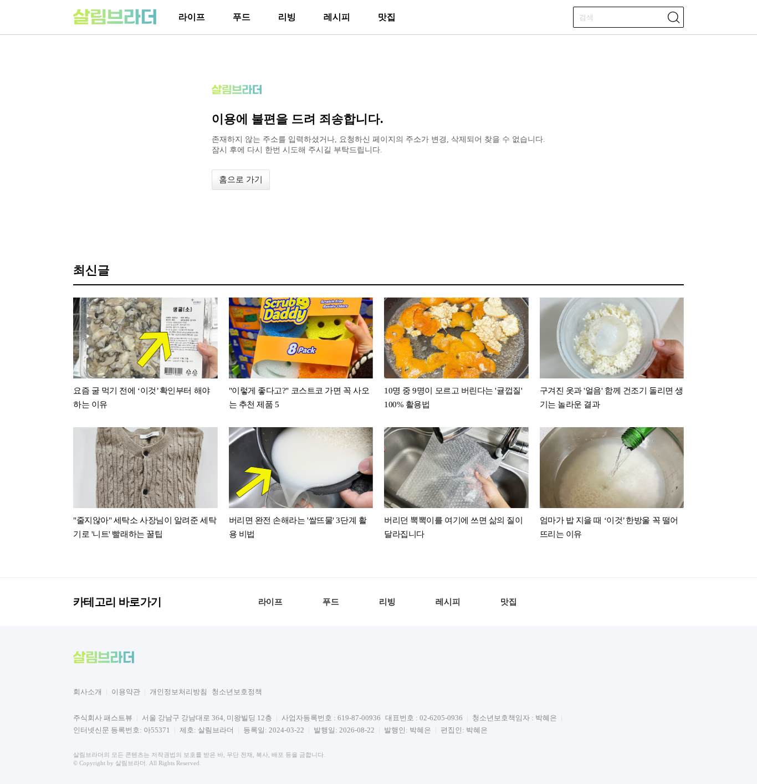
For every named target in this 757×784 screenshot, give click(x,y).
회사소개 (87, 692)
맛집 (387, 17)
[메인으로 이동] (114, 22)
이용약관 (125, 692)
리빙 (287, 17)
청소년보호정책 (237, 692)
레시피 (337, 17)
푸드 (241, 17)
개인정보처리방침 (178, 692)
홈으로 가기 (241, 179)
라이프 (191, 17)
